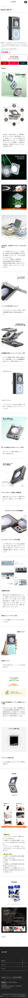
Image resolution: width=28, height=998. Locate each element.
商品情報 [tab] (3, 936)
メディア (3, 968)
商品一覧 (3, 960)
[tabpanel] (14, 502)
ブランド (3, 964)
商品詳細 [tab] (3, 68)
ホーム (2, 6)
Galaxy (5, 6)
